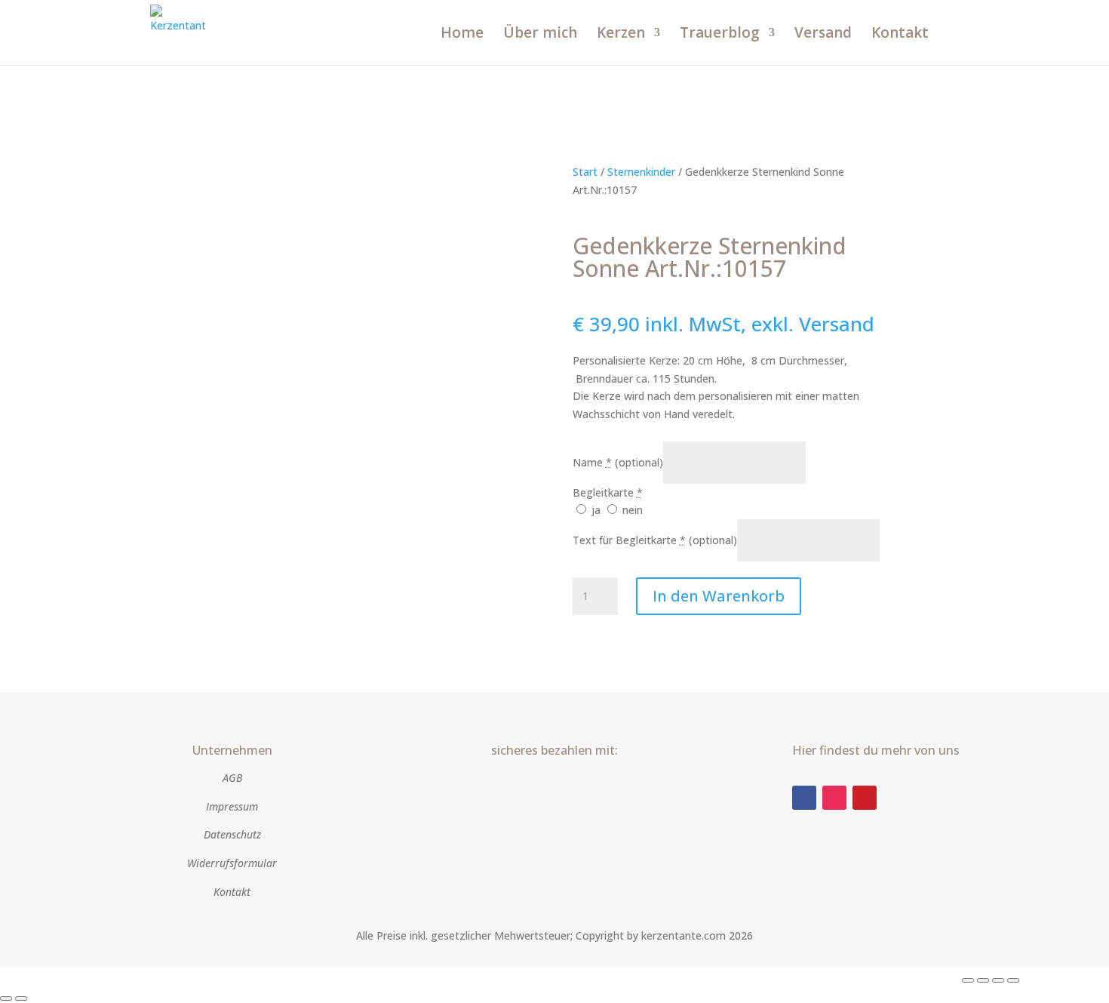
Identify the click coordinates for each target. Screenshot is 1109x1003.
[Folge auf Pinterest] (864, 798)
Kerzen (621, 34)
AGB (232, 778)
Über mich (540, 34)
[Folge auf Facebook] (804, 798)
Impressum (232, 806)
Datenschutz (232, 834)
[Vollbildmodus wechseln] (983, 980)
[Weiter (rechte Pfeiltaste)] (21, 998)
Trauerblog (720, 34)
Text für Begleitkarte (655, 540)
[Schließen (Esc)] (1013, 980)
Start (585, 172)
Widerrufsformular (232, 863)
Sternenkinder (641, 172)
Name (618, 462)
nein (631, 510)
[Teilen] (998, 980)
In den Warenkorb (719, 596)
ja (596, 510)
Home (462, 34)
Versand (823, 34)
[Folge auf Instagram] (834, 798)
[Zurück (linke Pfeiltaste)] (6, 998)
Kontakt (900, 34)
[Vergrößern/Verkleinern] (968, 980)
